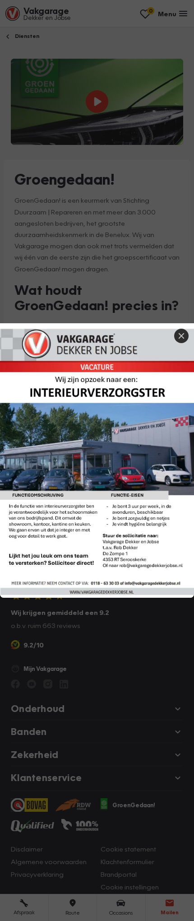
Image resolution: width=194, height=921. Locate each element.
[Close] (181, 336)
